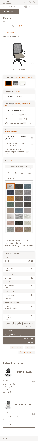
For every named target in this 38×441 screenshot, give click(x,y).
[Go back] (4, 7)
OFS (18, 6)
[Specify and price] (6, 1)
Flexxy (30, 6)
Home (10, 6)
